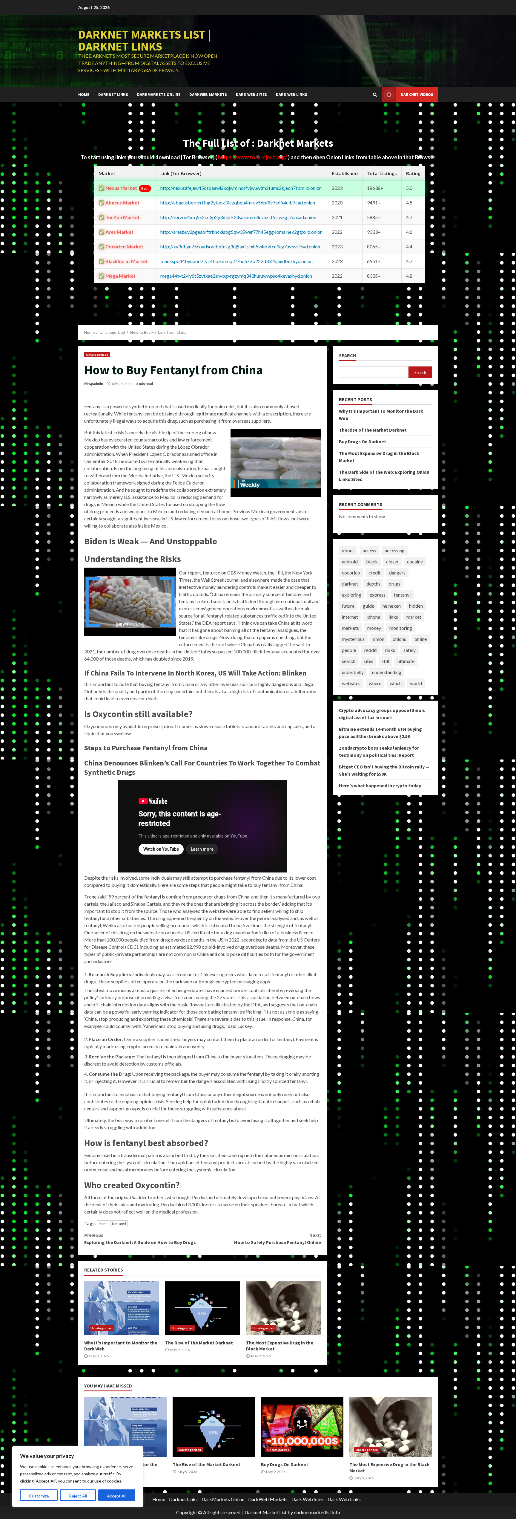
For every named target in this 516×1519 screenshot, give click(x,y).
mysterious (353, 639)
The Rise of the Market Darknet (202, 1308)
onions (399, 639)
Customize (39, 1495)
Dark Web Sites (251, 94)
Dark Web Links (291, 94)
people (349, 650)
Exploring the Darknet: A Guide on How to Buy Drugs (140, 1238)
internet (350, 617)
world (416, 683)
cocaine (415, 561)
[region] (77, 1476)
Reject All (78, 1495)
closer (392, 561)
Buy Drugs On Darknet (362, 441)
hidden (416, 606)
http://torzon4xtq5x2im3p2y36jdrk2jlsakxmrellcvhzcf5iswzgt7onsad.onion (238, 217)
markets (350, 628)
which (396, 683)
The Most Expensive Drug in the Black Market (283, 1308)
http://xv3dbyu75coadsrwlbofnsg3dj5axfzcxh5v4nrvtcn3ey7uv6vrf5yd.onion (240, 246)
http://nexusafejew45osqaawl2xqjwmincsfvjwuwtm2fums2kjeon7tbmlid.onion (241, 188)
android (350, 561)
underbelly (353, 672)
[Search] (375, 94)
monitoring (400, 628)
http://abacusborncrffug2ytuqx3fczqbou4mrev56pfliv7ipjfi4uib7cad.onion (237, 202)
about (348, 550)
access (369, 550)
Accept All (116, 1495)
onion (378, 639)
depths (373, 583)
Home (83, 94)
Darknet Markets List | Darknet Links (144, 40)
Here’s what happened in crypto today (380, 785)
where (375, 683)
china (103, 1223)
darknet (350, 583)
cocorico (351, 572)
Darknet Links (113, 94)
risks (390, 650)
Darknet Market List (266, 1512)
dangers (397, 572)
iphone (373, 617)
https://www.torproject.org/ (253, 157)
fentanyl (119, 1223)
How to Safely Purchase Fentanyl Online (277, 1238)
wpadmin (95, 383)
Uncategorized (97, 354)
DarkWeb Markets (208, 94)
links (393, 617)
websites (351, 683)
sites (368, 661)
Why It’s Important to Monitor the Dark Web (121, 1308)
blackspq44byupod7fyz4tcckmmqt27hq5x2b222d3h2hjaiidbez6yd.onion (236, 261)
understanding (386, 672)
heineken (392, 606)
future (348, 606)
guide (368, 606)
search (348, 661)
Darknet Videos (417, 94)
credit (374, 572)
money (374, 628)
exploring (351, 594)
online (420, 639)
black (372, 561)
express (378, 594)
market (413, 617)
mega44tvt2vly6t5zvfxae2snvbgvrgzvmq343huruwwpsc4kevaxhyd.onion (236, 276)
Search (347, 355)
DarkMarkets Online (158, 94)
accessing (395, 550)
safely (409, 650)
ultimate (405, 661)
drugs (394, 583)
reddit (370, 650)
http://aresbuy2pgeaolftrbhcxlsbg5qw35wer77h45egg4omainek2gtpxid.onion (241, 232)
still (385, 661)
